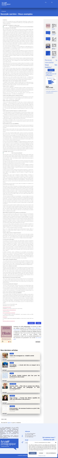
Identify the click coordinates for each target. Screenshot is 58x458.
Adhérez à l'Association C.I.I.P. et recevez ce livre (54, 26)
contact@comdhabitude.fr (51, 91)
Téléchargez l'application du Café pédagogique (51, 74)
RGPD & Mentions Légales (25, 455)
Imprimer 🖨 (31, 323)
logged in (9, 422)
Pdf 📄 (38, 323)
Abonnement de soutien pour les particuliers (54, 45)
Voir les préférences (51, 453)
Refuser (41, 453)
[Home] (6, 7)
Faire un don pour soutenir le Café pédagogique (54, 39)
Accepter (33, 453)
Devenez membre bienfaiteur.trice (54, 32)
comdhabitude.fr (49, 92)
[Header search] (51, 2)
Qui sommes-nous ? (49, 437)
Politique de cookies (42, 455)
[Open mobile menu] (46, 2)
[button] (55, 442)
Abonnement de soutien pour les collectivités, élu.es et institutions (54, 53)
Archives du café (49, 439)
